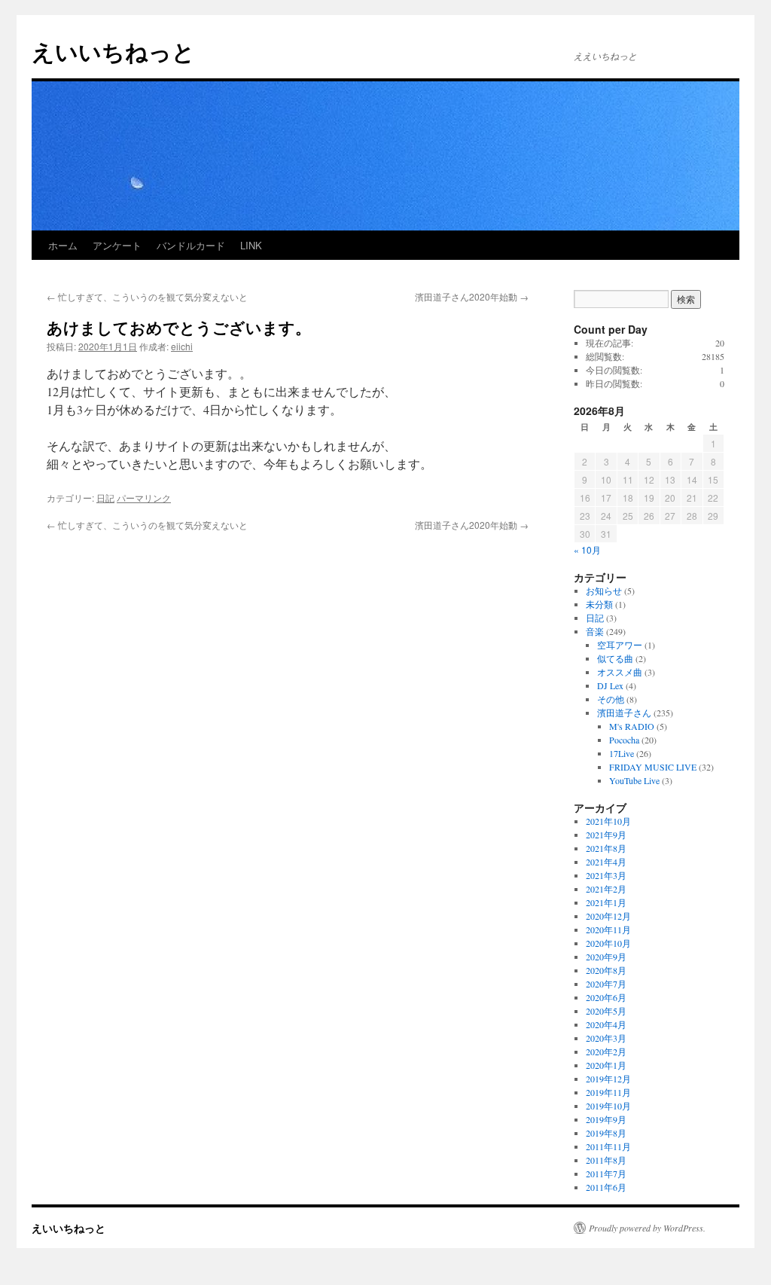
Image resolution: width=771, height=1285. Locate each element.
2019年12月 (608, 1079)
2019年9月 (606, 1119)
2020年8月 (606, 970)
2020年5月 (606, 1011)
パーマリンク (144, 497)
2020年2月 (606, 1051)
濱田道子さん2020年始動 (472, 296)
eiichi (182, 346)
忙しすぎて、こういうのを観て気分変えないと (147, 296)
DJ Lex (610, 685)
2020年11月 (608, 929)
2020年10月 (608, 943)
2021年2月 (606, 889)
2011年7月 (606, 1173)
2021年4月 (606, 862)
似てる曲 (615, 658)
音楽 (595, 631)
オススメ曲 (619, 672)
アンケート (117, 245)
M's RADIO (631, 726)
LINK (251, 245)
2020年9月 (606, 957)
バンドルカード (191, 245)
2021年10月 (608, 821)
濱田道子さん (624, 713)
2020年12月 (608, 916)
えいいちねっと (113, 51)
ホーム (63, 245)
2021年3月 (606, 875)
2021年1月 (606, 902)
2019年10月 (608, 1106)
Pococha (624, 740)
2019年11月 (608, 1092)
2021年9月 (606, 835)
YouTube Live (634, 780)
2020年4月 (606, 1024)
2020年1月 (606, 1065)
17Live (621, 753)
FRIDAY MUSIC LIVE (652, 767)
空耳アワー (619, 645)
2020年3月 (606, 1038)
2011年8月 (606, 1160)
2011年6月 (606, 1187)
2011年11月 (608, 1146)
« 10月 (587, 549)
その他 (610, 699)
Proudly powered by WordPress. (647, 1228)
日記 (105, 497)
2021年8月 (606, 848)
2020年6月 (606, 997)
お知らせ (604, 591)
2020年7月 (606, 984)
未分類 (599, 604)
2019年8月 (606, 1133)
